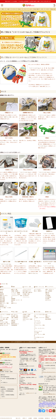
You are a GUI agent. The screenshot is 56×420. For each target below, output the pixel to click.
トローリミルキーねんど (35, 68)
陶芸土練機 (2, 300)
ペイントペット (26, 297)
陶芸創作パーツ (3, 306)
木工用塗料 (47, 295)
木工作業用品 (48, 297)
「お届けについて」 (49, 362)
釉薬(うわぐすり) (3, 295)
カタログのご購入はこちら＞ (49, 393)
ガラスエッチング (38, 331)
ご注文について (48, 407)
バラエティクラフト (27, 289)
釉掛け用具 (2, 297)
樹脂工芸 (13, 320)
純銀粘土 (47, 317)
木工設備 (47, 298)
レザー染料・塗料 (4, 319)
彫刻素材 (13, 322)
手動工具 (47, 294)
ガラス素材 (36, 332)
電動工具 (47, 292)
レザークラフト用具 (4, 317)
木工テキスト (48, 300)
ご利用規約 (35, 418)
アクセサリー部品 (4, 322)
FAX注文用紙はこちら (6, 366)
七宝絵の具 (25, 317)
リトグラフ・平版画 (15, 294)
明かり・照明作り (38, 291)
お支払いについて (30, 393)
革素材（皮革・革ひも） (5, 323)
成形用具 (2, 294)
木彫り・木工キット (49, 289)
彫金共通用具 (48, 319)
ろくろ (1, 291)
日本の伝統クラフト (27, 291)
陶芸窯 (1, 292)
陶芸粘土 (2, 289)
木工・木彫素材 (48, 291)
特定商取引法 (47, 418)
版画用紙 (13, 298)
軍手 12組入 (35, 231)
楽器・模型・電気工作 (27, 292)
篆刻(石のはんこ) (15, 323)
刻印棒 (1, 320)
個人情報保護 (41, 418)
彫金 (46, 314)
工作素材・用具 (26, 294)
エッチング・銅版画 (15, 292)
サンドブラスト (37, 323)
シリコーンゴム (14, 319)
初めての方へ (18, 418)
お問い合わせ (53, 418)
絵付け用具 (2, 298)
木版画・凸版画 (14, 291)
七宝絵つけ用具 (26, 316)
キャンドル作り (37, 289)
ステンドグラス (37, 322)
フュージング (37, 320)
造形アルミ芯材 (7, 117)
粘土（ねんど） (14, 314)
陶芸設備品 (2, 301)
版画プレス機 (14, 289)
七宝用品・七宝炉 (26, 314)
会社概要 (30, 418)
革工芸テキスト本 (4, 325)
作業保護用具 (14, 325)
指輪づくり (47, 316)
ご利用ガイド (24, 418)
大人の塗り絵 (25, 295)
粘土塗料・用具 (14, 316)
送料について (29, 360)
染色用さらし (49, 231)
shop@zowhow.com (7, 370)
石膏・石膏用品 (14, 317)
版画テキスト (14, 303)
